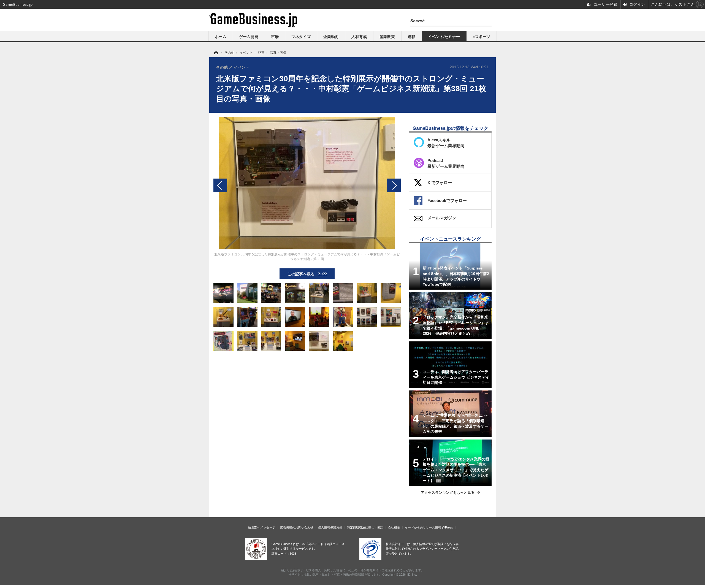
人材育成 (359, 36)
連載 (411, 36)
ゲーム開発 (248, 36)
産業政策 (387, 36)
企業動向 (331, 36)
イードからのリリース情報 (423, 527)
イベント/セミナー (444, 36)
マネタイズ (301, 36)
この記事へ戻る (307, 274)
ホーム (220, 36)
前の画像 (220, 185)
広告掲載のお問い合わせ (296, 527)
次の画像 (394, 185)
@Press (447, 527)
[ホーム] (215, 53)
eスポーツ (481, 36)
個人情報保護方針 (330, 527)
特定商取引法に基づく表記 (365, 527)
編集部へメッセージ (261, 527)
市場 (275, 36)
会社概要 (394, 527)
